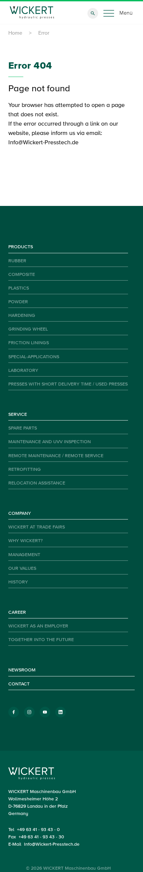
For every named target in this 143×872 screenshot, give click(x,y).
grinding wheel (28, 329)
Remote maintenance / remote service (55, 455)
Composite (21, 274)
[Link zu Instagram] (29, 712)
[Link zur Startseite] (32, 12)
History (18, 582)
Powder (18, 302)
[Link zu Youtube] (45, 712)
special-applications (33, 357)
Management (24, 554)
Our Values (22, 568)
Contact (19, 684)
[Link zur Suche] (92, 13)
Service (17, 414)
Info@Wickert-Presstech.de (43, 143)
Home (15, 33)
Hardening (21, 315)
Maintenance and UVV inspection (49, 441)
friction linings (28, 343)
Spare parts (22, 428)
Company (19, 513)
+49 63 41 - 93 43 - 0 (38, 829)
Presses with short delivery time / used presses (68, 384)
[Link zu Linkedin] (60, 712)
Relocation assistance (36, 483)
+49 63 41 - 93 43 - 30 (41, 837)
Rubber (17, 261)
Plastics (18, 288)
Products (20, 247)
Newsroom (22, 670)
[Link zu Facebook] (13, 712)
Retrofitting (24, 469)
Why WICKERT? (25, 540)
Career (17, 612)
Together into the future (41, 639)
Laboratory (23, 370)
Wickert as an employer (38, 626)
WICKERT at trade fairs (36, 527)
